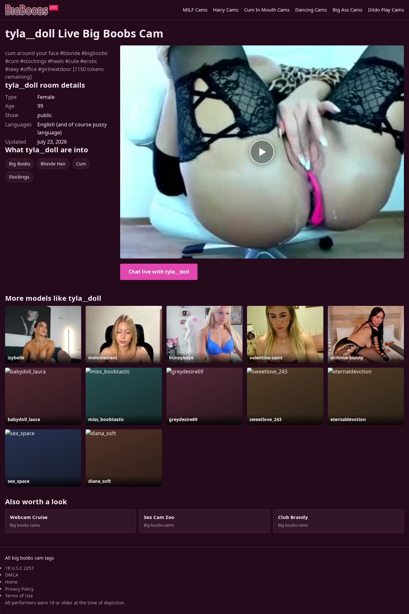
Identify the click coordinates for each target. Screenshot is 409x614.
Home (11, 582)
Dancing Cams (311, 9)
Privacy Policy (19, 589)
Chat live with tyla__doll (158, 271)
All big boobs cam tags (29, 558)
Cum (81, 164)
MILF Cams (195, 9)
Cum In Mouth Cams (266, 9)
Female (46, 96)
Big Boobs (19, 164)
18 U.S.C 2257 (19, 568)
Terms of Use (19, 596)
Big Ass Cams (347, 9)
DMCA (11, 575)
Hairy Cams (225, 9)
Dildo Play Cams (386, 9)
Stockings (19, 177)
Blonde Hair (53, 164)
